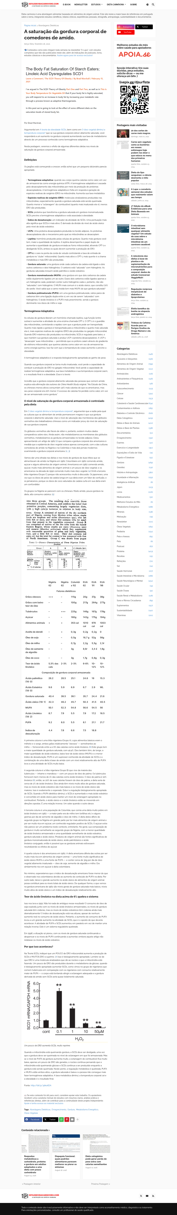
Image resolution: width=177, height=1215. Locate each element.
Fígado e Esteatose (135, 457)
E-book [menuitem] (67, 4)
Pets (135, 541)
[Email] (72, 1119)
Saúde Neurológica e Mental (135, 581)
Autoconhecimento (135, 388)
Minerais (135, 512)
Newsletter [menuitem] (80, 4)
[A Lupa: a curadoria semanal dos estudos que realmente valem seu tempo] (123, 192)
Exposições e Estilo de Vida (135, 453)
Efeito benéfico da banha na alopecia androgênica (140, 311)
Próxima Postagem (99, 1184)
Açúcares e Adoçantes (135, 359)
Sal (135, 566)
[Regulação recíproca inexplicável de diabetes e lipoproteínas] (123, 292)
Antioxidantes (135, 383)
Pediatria (135, 531)
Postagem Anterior (32, 1184)
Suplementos (135, 605)
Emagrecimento (59, 1109)
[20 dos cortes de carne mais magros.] (123, 133)
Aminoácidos (135, 374)
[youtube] (147, 1196)
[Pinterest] (66, 1119)
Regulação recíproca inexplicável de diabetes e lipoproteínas (141, 293)
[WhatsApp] (61, 1119)
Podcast (135, 546)
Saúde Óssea (135, 591)
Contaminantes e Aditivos (135, 408)
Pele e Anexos (135, 536)
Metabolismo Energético (87, 1109)
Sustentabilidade (135, 610)
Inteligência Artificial (135, 482)
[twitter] (141, 1196)
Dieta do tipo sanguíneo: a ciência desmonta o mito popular (141, 176)
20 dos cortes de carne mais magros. (141, 132)
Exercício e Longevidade (135, 448)
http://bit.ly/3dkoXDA (41, 1085)
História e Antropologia (135, 472)
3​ (68, 451)
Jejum (135, 487)
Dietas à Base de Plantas (135, 428)
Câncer (135, 393)
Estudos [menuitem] (96, 4)
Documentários (135, 433)
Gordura (71, 1109)
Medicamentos (135, 497)
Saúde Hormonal (135, 571)
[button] (147, 4)
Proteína (135, 551)
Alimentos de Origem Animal (135, 364)
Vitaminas (135, 615)
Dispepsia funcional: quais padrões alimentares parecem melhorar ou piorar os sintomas (66, 1161)
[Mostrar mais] (77, 1119)
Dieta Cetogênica (135, 418)
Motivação (135, 517)
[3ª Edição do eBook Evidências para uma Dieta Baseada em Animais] (123, 209)
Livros (135, 492)
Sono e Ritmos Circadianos (135, 600)
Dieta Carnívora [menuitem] (115, 4)
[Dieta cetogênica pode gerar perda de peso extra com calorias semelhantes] (97, 1143)
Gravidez (135, 467)
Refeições (135, 561)
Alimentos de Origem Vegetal (135, 369)
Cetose (135, 398)
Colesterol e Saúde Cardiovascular (135, 403)
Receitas (135, 556)
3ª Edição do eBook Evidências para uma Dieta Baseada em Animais (141, 210)
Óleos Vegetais (31, 1113)
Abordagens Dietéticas (48, 26)
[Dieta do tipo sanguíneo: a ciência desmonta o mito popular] (123, 175)
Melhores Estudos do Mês (135, 502)
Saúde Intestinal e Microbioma (135, 576)
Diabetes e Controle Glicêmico (135, 413)
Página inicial (30, 26)
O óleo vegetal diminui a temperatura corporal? (50, 411)
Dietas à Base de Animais (135, 423)
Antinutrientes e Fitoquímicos (135, 379)
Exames (135, 443)
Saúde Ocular (135, 586)
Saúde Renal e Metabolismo (135, 596)
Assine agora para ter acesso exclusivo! (75, 55)
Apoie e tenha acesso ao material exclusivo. (44, 1103)
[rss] (153, 1196)
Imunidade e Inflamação (135, 477)
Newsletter (135, 522)
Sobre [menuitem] (133, 4)
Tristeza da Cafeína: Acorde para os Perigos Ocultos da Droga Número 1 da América (141, 328)
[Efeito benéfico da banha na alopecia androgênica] (123, 311)
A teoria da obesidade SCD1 (53, 129)
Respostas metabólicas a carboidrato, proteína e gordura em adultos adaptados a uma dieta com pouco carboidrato (35, 1164)
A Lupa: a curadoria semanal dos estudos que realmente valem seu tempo (142, 193)
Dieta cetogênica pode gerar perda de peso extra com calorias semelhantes (96, 1160)
